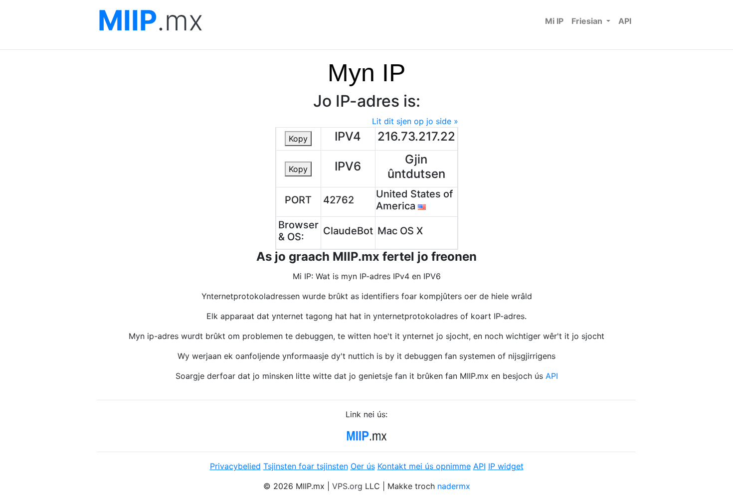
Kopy (298, 139)
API (624, 21)
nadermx (453, 486)
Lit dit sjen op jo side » (415, 121)
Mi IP (554, 21)
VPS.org (347, 486)
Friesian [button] (587, 21)
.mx (150, 20)
